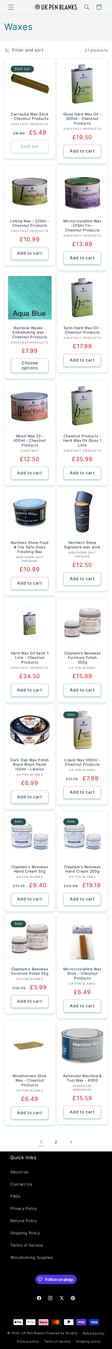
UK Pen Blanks (33, 1333)
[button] (11, 7)
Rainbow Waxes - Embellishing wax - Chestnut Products (29, 332)
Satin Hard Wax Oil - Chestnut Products (82, 330)
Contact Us (21, 1184)
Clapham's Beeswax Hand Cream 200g (82, 869)
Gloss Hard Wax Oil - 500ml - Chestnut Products (82, 118)
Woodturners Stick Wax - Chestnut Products (30, 1080)
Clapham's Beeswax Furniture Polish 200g (82, 657)
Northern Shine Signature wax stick (82, 545)
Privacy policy (28, 1341)
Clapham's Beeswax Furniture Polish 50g (29, 971)
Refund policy (94, 1333)
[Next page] (71, 1142)
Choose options (30, 365)
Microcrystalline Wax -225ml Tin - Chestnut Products (82, 225)
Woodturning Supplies (31, 1257)
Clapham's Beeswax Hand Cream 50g (29, 869)
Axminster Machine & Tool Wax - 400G (82, 1078)
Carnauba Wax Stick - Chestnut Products (29, 116)
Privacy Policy (23, 1208)
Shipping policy (88, 1341)
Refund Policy (23, 1220)
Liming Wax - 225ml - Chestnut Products (29, 223)
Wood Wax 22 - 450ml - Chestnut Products (29, 440)
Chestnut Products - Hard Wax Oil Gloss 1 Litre (82, 440)
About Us (19, 1172)
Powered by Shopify (61, 1333)
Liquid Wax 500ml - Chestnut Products (82, 762)
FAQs (15, 1196)
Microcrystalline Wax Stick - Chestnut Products (82, 973)
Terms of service (57, 1341)
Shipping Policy (25, 1233)
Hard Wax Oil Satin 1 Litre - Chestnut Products (29, 657)
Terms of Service (26, 1245)
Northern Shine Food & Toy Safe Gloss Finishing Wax (30, 547)
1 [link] (41, 1142)
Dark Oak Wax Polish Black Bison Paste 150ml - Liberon (29, 764)
